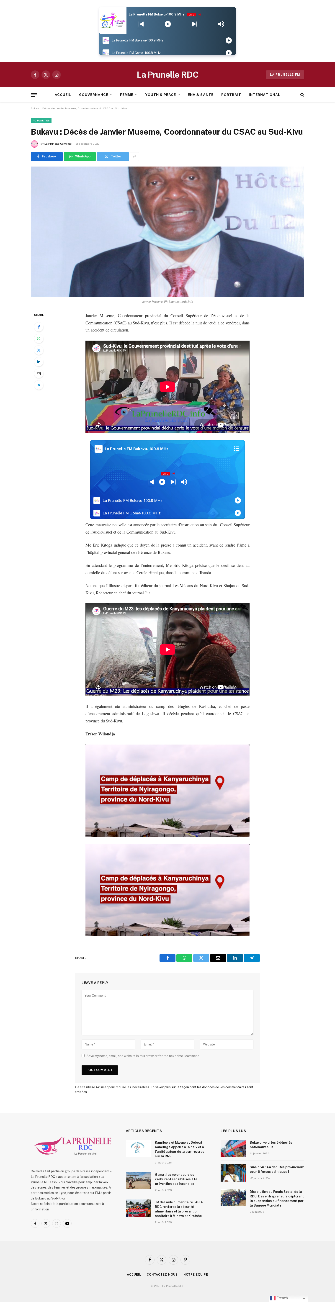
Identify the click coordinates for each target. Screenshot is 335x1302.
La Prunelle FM (285, 74)
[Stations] (236, 448)
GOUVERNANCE (93, 95)
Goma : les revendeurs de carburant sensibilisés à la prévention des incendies (176, 1179)
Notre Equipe (195, 1274)
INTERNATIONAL (264, 95)
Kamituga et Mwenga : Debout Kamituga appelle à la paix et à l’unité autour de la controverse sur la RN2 (179, 1149)
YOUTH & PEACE (160, 95)
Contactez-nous (162, 1274)
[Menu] (34, 95)
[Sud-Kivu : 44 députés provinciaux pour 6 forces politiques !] (233, 1173)
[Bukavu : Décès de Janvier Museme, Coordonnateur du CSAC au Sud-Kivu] (167, 232)
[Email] (38, 373)
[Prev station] (194, 24)
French (282, 1298)
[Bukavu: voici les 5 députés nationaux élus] (233, 1148)
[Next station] (141, 24)
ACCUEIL (63, 95)
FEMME (126, 95)
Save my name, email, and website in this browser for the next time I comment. (143, 1056)
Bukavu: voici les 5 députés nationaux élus (271, 1145)
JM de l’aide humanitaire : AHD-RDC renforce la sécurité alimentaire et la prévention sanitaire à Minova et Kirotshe (179, 1209)
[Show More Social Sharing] (134, 156)
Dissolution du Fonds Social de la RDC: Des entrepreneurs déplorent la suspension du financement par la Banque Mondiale (277, 1198)
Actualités (41, 120)
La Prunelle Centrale (58, 143)
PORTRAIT (231, 95)
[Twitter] (38, 350)
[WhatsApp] (38, 338)
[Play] (168, 24)
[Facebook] (38, 326)
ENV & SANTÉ (201, 95)
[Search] (301, 95)
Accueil (134, 1274)
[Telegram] (38, 385)
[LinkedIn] (38, 361)
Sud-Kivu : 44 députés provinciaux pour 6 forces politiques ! (277, 1169)
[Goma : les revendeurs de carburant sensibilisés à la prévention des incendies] (138, 1180)
